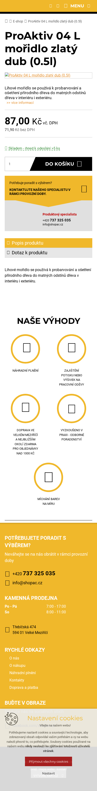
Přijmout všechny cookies (48, 761)
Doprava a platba (23, 687)
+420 (33, 573)
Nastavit (48, 773)
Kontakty (16, 680)
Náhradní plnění (22, 673)
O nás (14, 658)
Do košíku (59, 164)
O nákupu (17, 665)
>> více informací (20, 103)
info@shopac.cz (53, 224)
